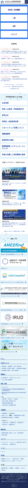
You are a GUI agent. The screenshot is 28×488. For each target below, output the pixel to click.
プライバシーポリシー (16, 481)
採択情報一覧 (20, 422)
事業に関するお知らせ (21, 442)
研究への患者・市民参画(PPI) (13, 109)
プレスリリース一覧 (9, 84)
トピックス (12, 442)
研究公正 (5, 115)
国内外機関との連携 (6, 370)
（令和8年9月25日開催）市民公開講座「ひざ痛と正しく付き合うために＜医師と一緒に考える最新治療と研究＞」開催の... (14, 52)
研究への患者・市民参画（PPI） (9, 400)
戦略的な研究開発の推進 (7, 402)
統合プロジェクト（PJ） (15, 377)
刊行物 (2, 455)
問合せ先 (3, 470)
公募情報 (3, 410)
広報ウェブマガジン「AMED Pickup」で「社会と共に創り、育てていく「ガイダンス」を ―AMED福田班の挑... (14, 72)
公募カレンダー (6, 415)
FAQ (15, 432)
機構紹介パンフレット (6, 458)
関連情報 (17, 417)
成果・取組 (4, 383)
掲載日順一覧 (12, 424)
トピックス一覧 (19, 84)
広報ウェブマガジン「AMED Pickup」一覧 (13, 231)
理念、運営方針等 (18, 366)
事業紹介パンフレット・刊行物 (8, 460)
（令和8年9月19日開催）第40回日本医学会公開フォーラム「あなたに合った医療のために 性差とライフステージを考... (14, 65)
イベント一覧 (7, 86)
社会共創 (5, 103)
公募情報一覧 (13, 422)
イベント (3, 448)
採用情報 (11, 468)
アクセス (23, 468)
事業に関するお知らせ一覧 (17, 86)
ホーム (2, 358)
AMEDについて (5, 363)
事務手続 (3, 429)
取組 (2, 396)
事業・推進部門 (15, 370)
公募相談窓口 (12, 413)
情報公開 (4, 398)
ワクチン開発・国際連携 (7, 379)
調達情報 (3, 468)
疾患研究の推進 (8, 140)
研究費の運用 (20, 432)
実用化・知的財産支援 (10, 121)
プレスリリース (5, 387)
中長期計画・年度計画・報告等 (8, 368)
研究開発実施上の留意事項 (7, 417)
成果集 (22, 458)
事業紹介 (3, 374)
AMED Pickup (16, 458)
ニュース (3, 438)
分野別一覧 (4, 424)
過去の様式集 (4, 434)
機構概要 (10, 366)
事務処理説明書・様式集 (19, 415)
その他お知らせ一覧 (14, 88)
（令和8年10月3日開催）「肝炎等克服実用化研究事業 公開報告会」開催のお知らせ (14, 79)
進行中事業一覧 (5, 377)
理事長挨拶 (4, 366)
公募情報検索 (4, 413)
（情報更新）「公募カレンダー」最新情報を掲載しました (13, 58)
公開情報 (17, 468)
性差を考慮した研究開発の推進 (9, 405)
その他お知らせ (5, 444)
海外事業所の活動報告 (21, 368)
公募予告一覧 (5, 422)
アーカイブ (19, 460)
